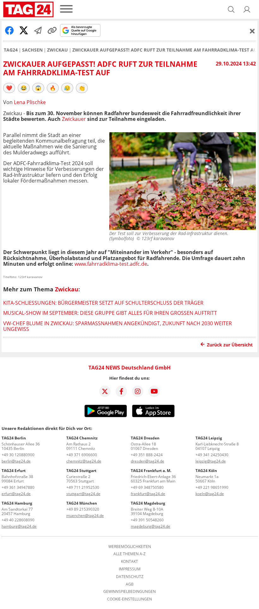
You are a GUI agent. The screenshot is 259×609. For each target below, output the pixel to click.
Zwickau (57, 50)
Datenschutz (129, 577)
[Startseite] (28, 9)
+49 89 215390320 (82, 509)
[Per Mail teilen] (38, 30)
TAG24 (11, 50)
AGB (130, 584)
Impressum (130, 569)
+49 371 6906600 (81, 454)
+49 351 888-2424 (147, 454)
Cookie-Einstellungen (129, 599)
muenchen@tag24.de (85, 515)
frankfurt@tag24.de (148, 493)
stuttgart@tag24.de (83, 493)
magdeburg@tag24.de (150, 526)
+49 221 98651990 (212, 487)
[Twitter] (105, 391)
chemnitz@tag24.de (83, 461)
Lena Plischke (30, 102)
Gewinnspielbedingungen (129, 591)
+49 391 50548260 (147, 520)
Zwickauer (74, 118)
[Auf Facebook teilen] (9, 30)
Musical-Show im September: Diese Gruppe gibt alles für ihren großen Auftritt (110, 312)
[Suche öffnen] (231, 9)
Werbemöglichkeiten (129, 546)
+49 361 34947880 (18, 487)
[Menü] (66, 9)
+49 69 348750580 (147, 487)
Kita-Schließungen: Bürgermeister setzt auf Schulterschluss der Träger (103, 302)
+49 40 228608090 (18, 520)
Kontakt (129, 561)
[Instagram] (137, 391)
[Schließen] (252, 31)
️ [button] (9, 87)
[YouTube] (154, 391)
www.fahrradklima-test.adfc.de (111, 263)
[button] (247, 9)
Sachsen (32, 50)
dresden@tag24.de (147, 461)
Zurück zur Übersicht (230, 345)
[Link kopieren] (52, 30)
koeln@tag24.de (210, 493)
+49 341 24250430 (212, 454)
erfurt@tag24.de (16, 493)
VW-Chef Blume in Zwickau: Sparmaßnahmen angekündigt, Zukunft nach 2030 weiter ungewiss (117, 326)
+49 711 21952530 (82, 487)
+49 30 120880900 (18, 454)
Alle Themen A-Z (129, 554)
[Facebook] (121, 391)
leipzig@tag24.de (211, 461)
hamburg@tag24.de (19, 526)
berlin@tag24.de (16, 461)
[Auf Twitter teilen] (23, 30)
